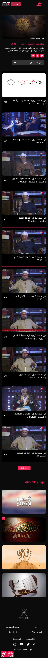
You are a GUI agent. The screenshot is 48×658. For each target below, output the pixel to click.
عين (35, 627)
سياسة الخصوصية (12, 627)
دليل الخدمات (12, 632)
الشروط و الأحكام (35, 632)
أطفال (16, 4)
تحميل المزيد (24, 468)
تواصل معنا (17, 639)
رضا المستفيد (30, 639)
